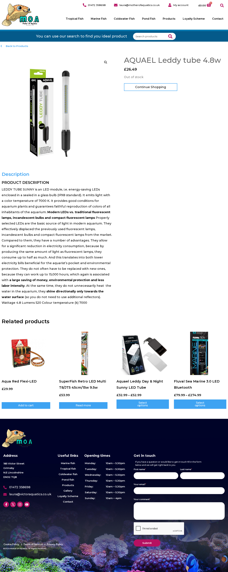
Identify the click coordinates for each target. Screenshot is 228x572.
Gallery (67, 490)
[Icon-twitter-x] (13, 504)
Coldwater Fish (124, 18)
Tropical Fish (74, 18)
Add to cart (26, 405)
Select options (142, 404)
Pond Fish (148, 18)
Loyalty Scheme (194, 18)
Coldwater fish (68, 474)
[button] (222, 5)
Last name (186, 469)
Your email (140, 484)
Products (169, 18)
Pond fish (68, 479)
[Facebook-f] (6, 504)
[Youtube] (27, 504)
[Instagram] (20, 504)
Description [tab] (15, 174)
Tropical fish (68, 468)
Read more (83, 405)
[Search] (170, 36)
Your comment (142, 499)
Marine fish (68, 463)
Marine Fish (98, 18)
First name (140, 469)
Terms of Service (33, 544)
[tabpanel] (57, 243)
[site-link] (20, 14)
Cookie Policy (11, 544)
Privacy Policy (55, 544)
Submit (147, 543)
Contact (217, 18)
